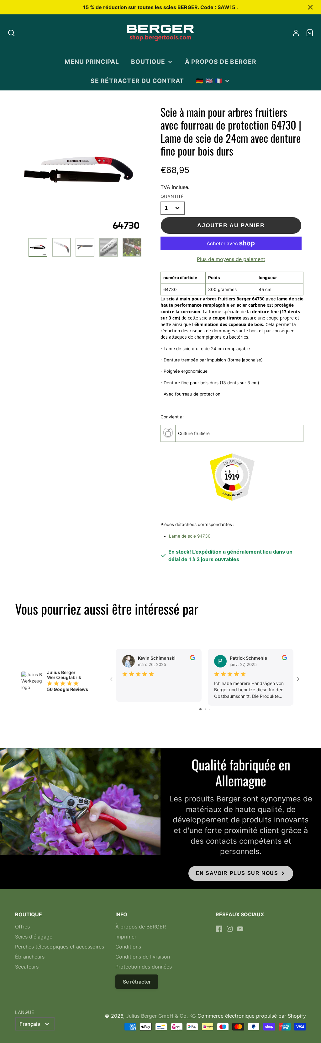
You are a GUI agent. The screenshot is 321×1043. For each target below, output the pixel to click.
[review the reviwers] (192, 658)
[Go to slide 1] (200, 709)
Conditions (128, 946)
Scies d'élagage (33, 936)
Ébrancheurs (30, 957)
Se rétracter (137, 982)
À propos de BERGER (220, 61)
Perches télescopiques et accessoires (59, 946)
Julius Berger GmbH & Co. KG (161, 1016)
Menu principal (92, 61)
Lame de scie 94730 (190, 536)
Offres (22, 926)
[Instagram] (229, 928)
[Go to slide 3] (209, 709)
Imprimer (125, 936)
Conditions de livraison (142, 957)
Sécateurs (27, 967)
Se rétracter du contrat (137, 80)
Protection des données (143, 967)
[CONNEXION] (296, 33)
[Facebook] (219, 928)
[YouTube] (240, 928)
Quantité (172, 196)
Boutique (148, 61)
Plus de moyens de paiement (231, 259)
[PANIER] (309, 33)
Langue (24, 1012)
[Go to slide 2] (205, 709)
